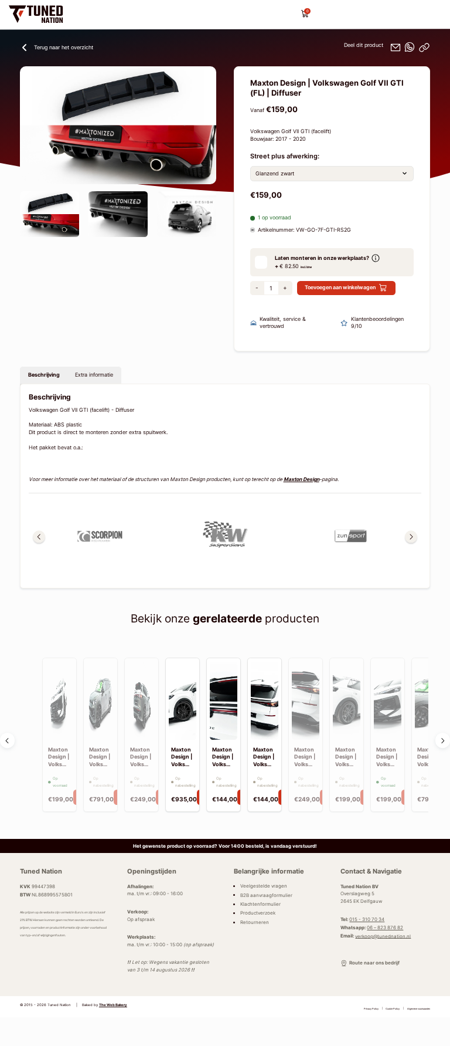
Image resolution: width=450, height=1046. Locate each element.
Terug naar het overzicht (63, 47)
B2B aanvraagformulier (266, 895)
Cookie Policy (393, 1008)
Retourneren (254, 922)
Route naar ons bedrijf (374, 963)
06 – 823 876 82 (385, 927)
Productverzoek (257, 913)
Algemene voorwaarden (418, 1008)
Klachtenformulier (260, 904)
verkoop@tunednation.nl (383, 936)
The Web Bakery (113, 1005)
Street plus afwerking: (284, 156)
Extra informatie (94, 375)
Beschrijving (44, 375)
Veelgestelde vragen (263, 886)
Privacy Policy (371, 1008)
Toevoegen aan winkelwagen (340, 287)
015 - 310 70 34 (366, 919)
